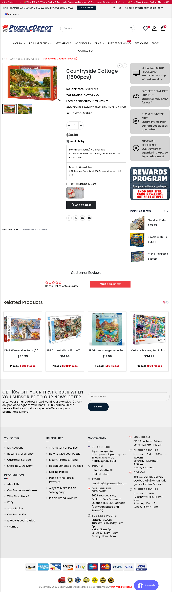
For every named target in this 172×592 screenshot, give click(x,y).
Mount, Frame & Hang (63, 460)
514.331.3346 (101, 474)
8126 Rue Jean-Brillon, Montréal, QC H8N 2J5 (148, 443)
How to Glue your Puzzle (64, 454)
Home (3, 58)
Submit (98, 406)
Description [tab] (10, 229)
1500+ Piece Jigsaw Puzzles (24, 58)
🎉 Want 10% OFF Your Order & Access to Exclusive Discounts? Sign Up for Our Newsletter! (64, 2)
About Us (13, 484)
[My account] (154, 28)
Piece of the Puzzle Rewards (61, 480)
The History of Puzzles (63, 448)
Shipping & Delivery (20, 466)
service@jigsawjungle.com (145, 7)
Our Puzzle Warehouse (22, 490)
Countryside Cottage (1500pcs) (92, 74)
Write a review (110, 284)
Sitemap (12, 527)
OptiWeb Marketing (122, 586)
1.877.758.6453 (102, 470)
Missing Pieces (58, 472)
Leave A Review (86, 7)
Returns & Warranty (20, 454)
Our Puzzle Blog (17, 514)
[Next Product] (124, 65)
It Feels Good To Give (21, 520)
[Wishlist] (146, 28)
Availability (77, 141)
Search (131, 28)
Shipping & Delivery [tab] (35, 229)
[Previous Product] (119, 65)
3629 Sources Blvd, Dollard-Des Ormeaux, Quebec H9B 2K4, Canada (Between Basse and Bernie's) (108, 503)
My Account (15, 448)
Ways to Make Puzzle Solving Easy (62, 490)
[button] (164, 302)
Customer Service (19, 460)
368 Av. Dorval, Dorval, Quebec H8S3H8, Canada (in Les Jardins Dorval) (150, 480)
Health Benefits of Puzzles (66, 466)
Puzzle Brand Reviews (63, 498)
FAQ (10, 502)
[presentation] (164, 211)
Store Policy (15, 508)
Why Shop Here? (18, 496)
